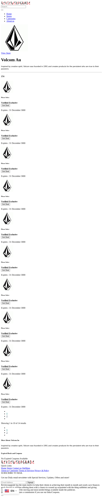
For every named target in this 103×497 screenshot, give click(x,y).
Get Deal (5, 105)
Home (9, 14)
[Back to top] (2, 495)
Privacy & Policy (42, 470)
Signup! (30, 482)
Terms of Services (26, 470)
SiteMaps (26, 468)
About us (10, 21)
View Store (6, 53)
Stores (9, 16)
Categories (10, 18)
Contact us (17, 468)
